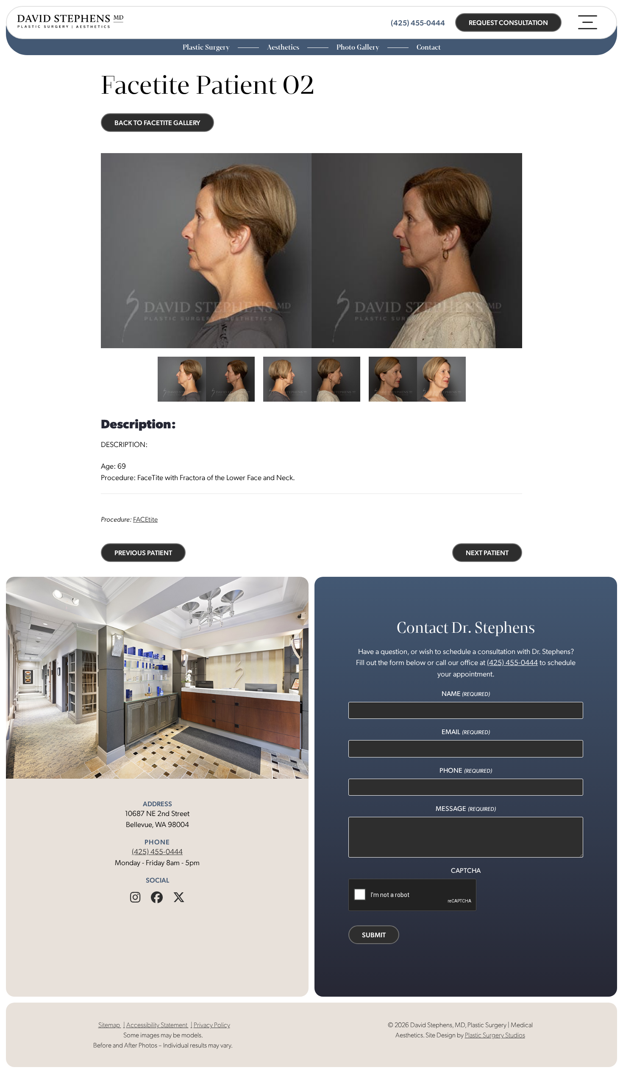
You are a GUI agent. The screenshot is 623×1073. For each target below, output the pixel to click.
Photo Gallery (359, 47)
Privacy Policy (212, 1024)
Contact (429, 47)
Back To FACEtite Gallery (157, 122)
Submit (374, 934)
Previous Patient (143, 552)
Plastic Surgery (207, 47)
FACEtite (145, 518)
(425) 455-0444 (157, 851)
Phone (465, 770)
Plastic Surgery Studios (495, 1034)
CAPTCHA (466, 870)
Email (466, 731)
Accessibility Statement (157, 1024)
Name (466, 693)
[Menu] (588, 22)
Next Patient (487, 552)
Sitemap (109, 1024)
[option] (311, 250)
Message (465, 808)
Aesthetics (284, 47)
